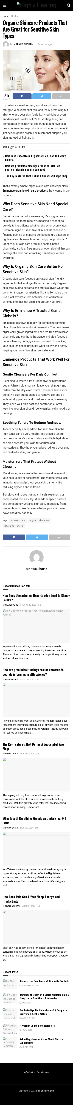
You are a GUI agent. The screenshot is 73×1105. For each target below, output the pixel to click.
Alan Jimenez (11, 679)
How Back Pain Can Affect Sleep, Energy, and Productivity (31, 898)
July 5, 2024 (26, 1030)
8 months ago (45, 44)
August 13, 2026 (28, 605)
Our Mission (43, 1072)
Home (6, 16)
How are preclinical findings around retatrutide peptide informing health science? (32, 167)
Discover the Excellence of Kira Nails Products (44, 981)
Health (14, 16)
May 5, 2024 (26, 1003)
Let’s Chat (28, 1072)
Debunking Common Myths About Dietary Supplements (41, 1041)
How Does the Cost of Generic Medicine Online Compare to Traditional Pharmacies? (44, 996)
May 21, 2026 (29, 906)
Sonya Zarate (11, 753)
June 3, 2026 (27, 828)
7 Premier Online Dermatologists (37, 1025)
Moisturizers (18, 520)
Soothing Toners (13, 526)
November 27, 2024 (30, 985)
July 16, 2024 (27, 1047)
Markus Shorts (23, 44)
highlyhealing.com (45, 1090)
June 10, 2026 (28, 753)
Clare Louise (11, 605)
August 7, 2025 (28, 1018)
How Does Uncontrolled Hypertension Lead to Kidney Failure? (35, 157)
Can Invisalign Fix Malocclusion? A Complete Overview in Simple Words (43, 1012)
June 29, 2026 (27, 679)
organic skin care (39, 520)
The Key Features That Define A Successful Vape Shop (36, 176)
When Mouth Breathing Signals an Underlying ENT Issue (34, 820)
